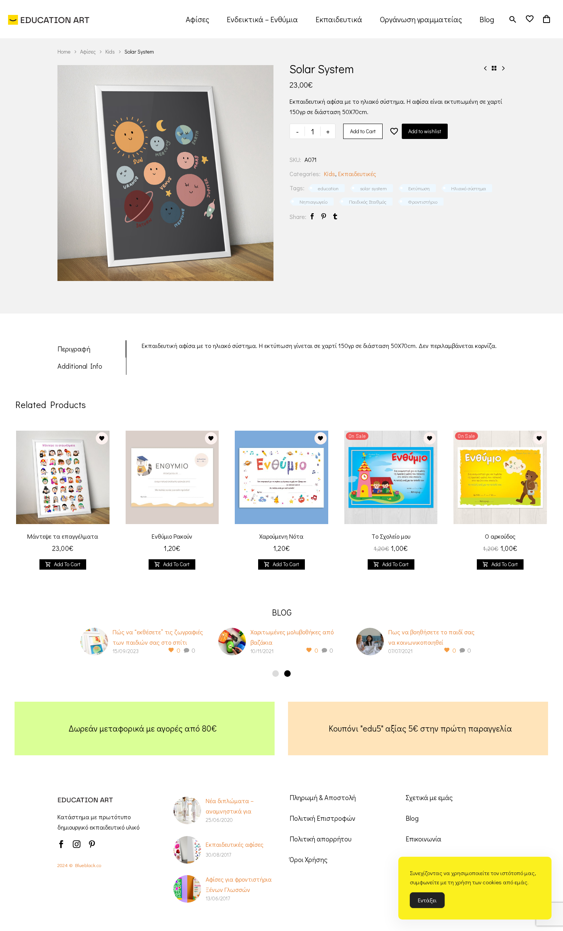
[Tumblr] (335, 216)
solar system (373, 188)
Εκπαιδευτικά (339, 19)
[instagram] (76, 844)
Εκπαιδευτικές (357, 174)
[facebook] (61, 844)
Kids (110, 51)
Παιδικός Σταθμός (367, 201)
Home (63, 51)
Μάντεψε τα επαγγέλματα (62, 536)
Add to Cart (363, 131)
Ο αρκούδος (500, 536)
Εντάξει (427, 900)
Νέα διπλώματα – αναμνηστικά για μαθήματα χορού (230, 811)
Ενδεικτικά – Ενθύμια (262, 19)
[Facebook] (312, 216)
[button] (512, 19)
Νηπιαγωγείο (313, 201)
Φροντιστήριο (422, 201)
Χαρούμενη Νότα (281, 536)
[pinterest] (92, 844)
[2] (287, 673)
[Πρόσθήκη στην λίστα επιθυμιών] (394, 131)
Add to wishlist (424, 131)
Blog (487, 19)
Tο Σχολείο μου (391, 536)
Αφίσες (197, 19)
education (328, 188)
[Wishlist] (529, 19)
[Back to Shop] (494, 68)
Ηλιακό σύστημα (468, 188)
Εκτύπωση (419, 188)
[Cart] (546, 19)
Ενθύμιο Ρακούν (172, 536)
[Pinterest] (323, 216)
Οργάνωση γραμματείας (421, 19)
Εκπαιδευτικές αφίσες (234, 844)
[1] (275, 673)
